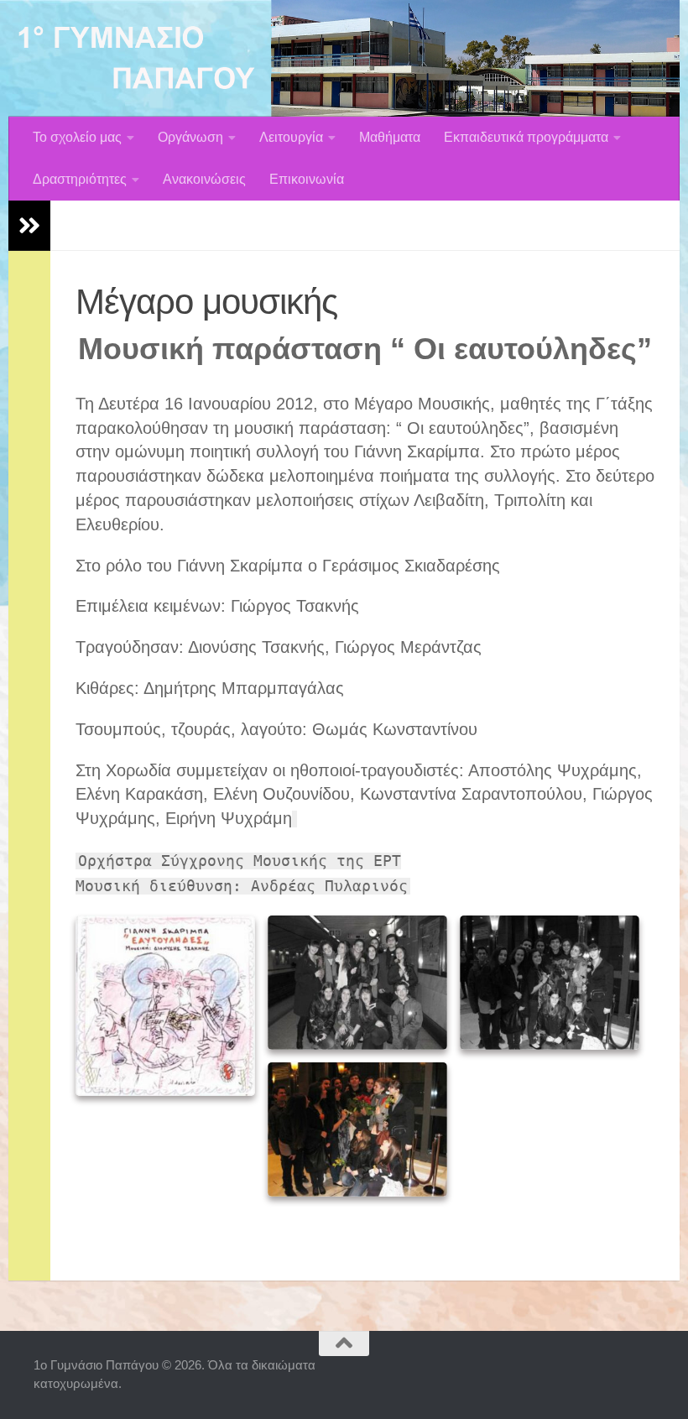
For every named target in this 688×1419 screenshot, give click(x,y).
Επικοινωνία (306, 179)
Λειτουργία (291, 137)
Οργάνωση (190, 137)
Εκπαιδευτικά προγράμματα (526, 137)
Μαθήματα (389, 137)
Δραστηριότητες (80, 179)
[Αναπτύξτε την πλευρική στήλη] (29, 226)
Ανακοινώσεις (204, 179)
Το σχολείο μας (77, 137)
